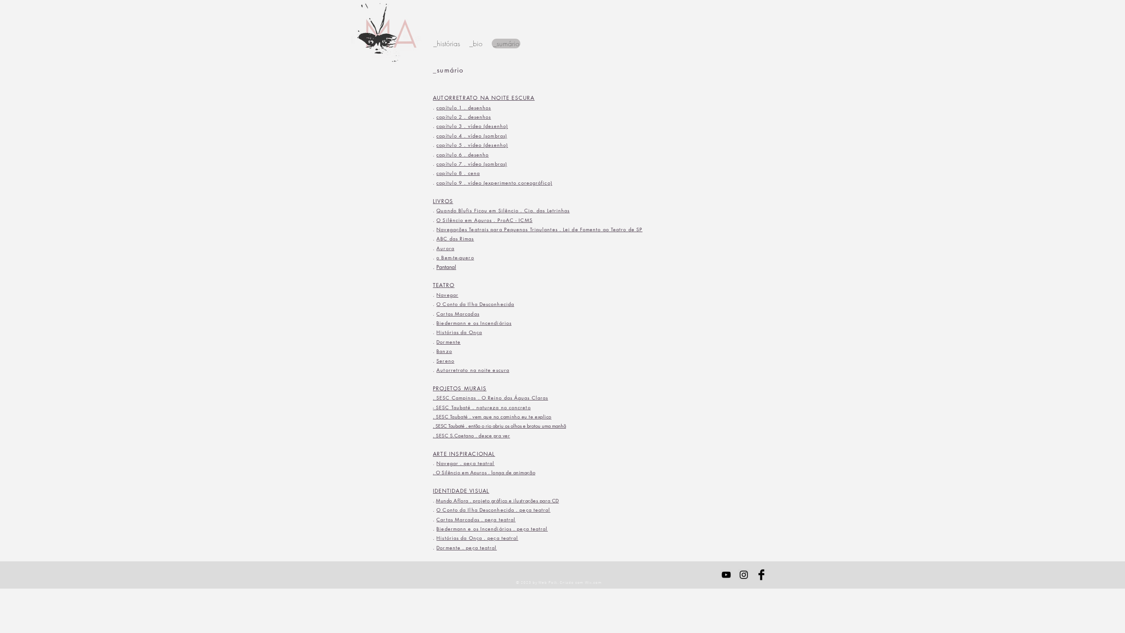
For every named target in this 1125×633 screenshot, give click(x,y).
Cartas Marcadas (457, 313)
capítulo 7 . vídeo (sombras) (471, 163)
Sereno (445, 360)
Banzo (444, 351)
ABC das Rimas (455, 238)
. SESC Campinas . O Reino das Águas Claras (490, 397)
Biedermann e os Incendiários (474, 323)
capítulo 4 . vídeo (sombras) (471, 135)
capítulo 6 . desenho (462, 154)
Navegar (447, 294)
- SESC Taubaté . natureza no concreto (482, 407)
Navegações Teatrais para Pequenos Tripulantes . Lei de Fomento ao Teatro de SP (539, 229)
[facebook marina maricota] (761, 574)
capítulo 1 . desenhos (463, 107)
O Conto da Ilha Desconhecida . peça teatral (493, 509)
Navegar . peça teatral (465, 463)
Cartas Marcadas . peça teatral (475, 519)
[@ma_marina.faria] (743, 574)
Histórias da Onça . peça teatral (477, 538)
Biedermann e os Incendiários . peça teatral (492, 528)
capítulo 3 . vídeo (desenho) (472, 126)
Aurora (445, 248)
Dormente (448, 341)
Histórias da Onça (459, 332)
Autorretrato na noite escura (472, 370)
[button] (506, 43)
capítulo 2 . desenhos (463, 116)
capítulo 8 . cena (458, 173)
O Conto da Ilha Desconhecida (475, 304)
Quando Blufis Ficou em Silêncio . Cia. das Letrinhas (503, 210)
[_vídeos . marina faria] (726, 574)
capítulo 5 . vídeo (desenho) (472, 145)
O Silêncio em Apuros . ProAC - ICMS (484, 220)
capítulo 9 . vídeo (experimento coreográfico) (494, 182)
